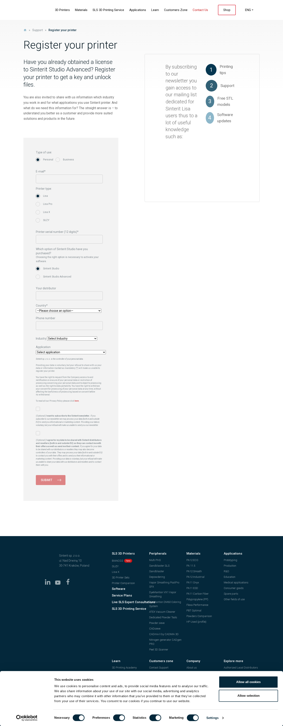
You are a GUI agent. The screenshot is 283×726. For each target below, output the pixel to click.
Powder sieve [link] (156, 623)
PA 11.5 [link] (190, 565)
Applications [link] (137, 10)
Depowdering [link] (157, 576)
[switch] (119, 717)
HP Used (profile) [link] (196, 621)
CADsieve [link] (154, 628)
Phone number (45, 318)
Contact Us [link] (200, 10)
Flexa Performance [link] (197, 604)
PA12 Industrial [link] (195, 576)
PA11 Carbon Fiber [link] (197, 593)
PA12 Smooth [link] (194, 571)
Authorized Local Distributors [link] (241, 667)
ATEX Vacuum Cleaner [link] (162, 611)
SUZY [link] (115, 566)
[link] (27, 718)
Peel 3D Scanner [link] (158, 649)
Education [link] (229, 576)
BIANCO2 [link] (117, 560)
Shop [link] (226, 10)
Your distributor (46, 288)
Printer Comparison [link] (123, 583)
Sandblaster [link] (156, 571)
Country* (42, 305)
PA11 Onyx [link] (192, 582)
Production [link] (230, 565)
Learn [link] (155, 10)
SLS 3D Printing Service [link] (108, 10)
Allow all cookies (248, 682)
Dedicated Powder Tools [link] (163, 617)
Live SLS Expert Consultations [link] (133, 602)
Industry (41, 338)
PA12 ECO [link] (192, 560)
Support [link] (37, 30)
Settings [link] (212, 718)
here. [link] (77, 401)
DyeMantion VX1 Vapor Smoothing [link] (162, 594)
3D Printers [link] (62, 10)
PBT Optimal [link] (193, 610)
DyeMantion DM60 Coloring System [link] (165, 604)
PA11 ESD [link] (192, 588)
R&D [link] (226, 571)
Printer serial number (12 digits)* (57, 231)
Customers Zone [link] (175, 10)
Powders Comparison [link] (199, 616)
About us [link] (191, 667)
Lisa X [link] (115, 571)
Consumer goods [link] (234, 588)
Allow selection (248, 695)
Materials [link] (81, 10)
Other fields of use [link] (234, 599)
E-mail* (41, 171)
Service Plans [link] (122, 595)
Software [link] (118, 589)
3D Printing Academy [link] (124, 667)
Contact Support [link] (158, 667)
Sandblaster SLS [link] (159, 565)
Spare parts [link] (231, 593)
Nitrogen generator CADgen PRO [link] (165, 641)
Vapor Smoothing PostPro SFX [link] (164, 584)
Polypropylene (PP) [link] (197, 599)
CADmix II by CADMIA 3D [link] (164, 634)
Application (43, 347)
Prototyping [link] (230, 560)
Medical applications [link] (236, 582)
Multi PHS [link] (155, 560)
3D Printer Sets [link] (120, 577)
